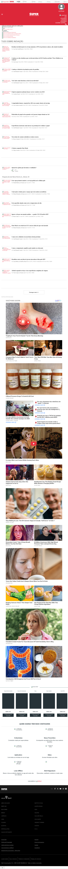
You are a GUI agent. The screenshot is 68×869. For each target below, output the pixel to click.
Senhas (11, 36)
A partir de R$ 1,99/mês (22, 715)
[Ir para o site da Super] (34, 15)
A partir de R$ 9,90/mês (8, 715)
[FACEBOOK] (54, 789)
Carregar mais (33, 292)
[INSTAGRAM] (62, 789)
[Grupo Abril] (5, 1)
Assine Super (60, 22)
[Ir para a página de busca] (66, 24)
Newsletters (13, 37)
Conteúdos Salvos (17, 33)
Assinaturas (13, 32)
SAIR (63, 14)
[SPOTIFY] (65, 789)
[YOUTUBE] (60, 789)
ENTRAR (62, 12)
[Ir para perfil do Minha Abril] (34, 29)
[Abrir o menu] (2, 14)
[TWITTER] (57, 789)
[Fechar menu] (12, 26)
